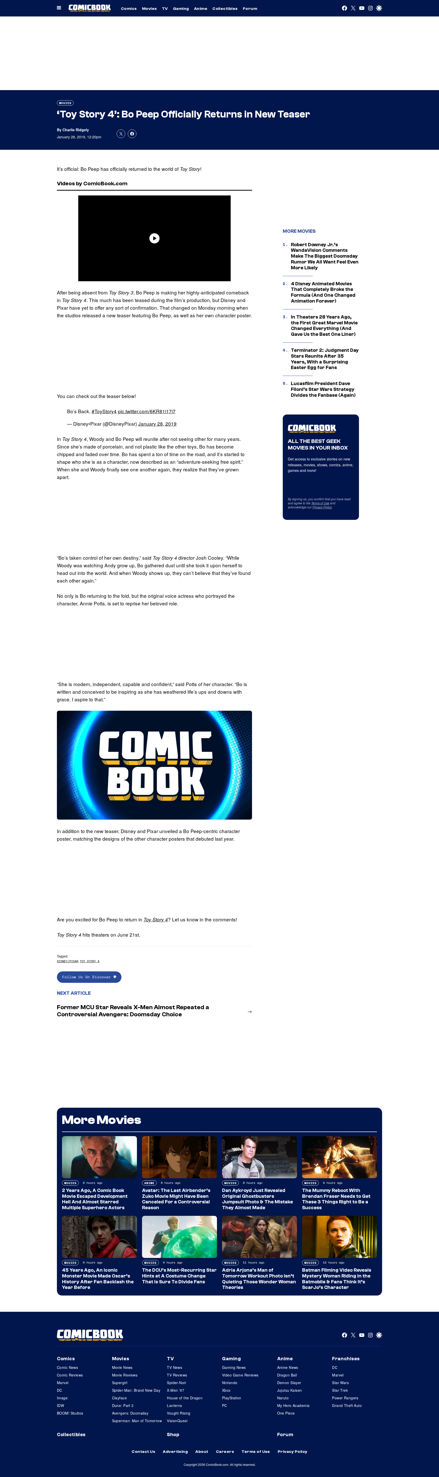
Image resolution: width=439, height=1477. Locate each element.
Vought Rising (178, 1413)
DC (59, 1390)
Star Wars (340, 1382)
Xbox (226, 1390)
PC (224, 1405)
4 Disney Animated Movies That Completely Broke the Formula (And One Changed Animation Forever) (323, 292)
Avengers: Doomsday (130, 1413)
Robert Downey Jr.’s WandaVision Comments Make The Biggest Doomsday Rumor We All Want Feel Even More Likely (324, 256)
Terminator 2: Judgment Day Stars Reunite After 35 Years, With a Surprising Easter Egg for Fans (325, 358)
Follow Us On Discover (87, 977)
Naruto (283, 1397)
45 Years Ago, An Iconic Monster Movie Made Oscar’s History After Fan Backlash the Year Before (98, 1278)
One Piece (286, 1413)
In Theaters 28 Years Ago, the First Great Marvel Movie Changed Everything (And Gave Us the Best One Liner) (324, 325)
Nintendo (229, 1382)
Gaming (181, 8)
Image (62, 1397)
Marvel (63, 1382)
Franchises (346, 1359)
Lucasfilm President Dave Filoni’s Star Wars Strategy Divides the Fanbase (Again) (323, 389)
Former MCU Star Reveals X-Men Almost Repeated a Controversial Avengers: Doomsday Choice (133, 1011)
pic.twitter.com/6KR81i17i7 (147, 411)
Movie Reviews (124, 1375)
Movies (149, 8)
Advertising (175, 1451)
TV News (174, 1367)
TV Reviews (177, 1375)
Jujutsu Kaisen (289, 1390)
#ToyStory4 (104, 411)
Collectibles (225, 8)
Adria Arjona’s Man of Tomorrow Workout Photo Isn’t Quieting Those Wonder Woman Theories (259, 1278)
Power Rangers (345, 1397)
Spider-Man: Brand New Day (136, 1390)
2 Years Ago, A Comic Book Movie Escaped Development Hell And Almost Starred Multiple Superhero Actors (95, 1199)
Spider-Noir (176, 1382)
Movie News (122, 1367)
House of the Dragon (184, 1397)
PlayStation (231, 1397)
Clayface (119, 1397)
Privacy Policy (322, 507)
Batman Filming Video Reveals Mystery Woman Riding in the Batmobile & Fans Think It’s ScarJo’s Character (336, 1278)
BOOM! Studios (70, 1413)
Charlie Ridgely (75, 129)
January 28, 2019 (157, 423)
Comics (129, 8)
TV (165, 8)
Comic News (67, 1367)
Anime (200, 8)
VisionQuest (177, 1420)
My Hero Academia (293, 1405)
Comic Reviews (70, 1375)
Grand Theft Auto (347, 1405)
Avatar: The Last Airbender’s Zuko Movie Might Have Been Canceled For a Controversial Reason (176, 1199)
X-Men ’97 (175, 1390)
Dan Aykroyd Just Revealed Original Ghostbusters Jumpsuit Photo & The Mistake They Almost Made (257, 1199)
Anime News (287, 1367)
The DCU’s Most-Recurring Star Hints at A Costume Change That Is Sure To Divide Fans (179, 1276)
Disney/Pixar (67, 961)
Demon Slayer (289, 1382)
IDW (60, 1405)
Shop (173, 1434)
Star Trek (340, 1390)
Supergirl (120, 1382)
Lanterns (174, 1405)
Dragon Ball (287, 1375)
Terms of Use (320, 503)
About (201, 1451)
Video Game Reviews (240, 1375)
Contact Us (143, 1451)
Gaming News (234, 1367)
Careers (225, 1451)
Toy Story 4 (156, 919)
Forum (250, 8)
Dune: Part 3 (123, 1405)
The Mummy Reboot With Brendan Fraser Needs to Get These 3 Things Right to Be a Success (336, 1199)
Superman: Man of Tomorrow (137, 1420)
